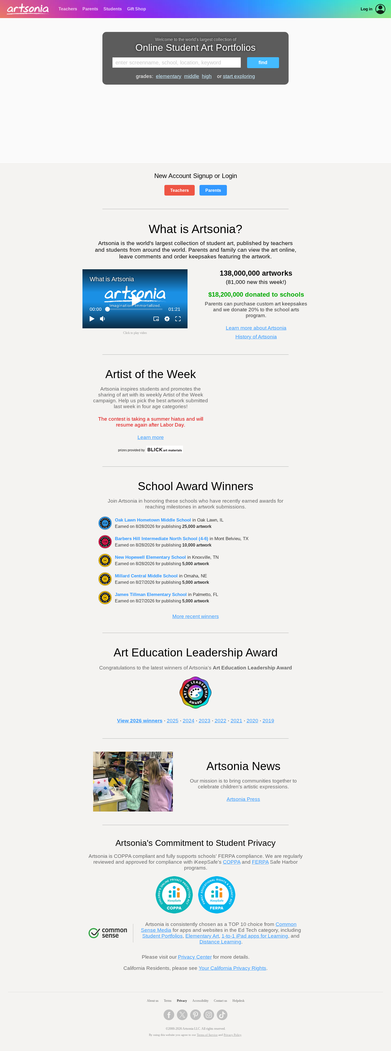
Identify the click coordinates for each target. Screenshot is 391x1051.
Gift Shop (136, 9)
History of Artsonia (256, 337)
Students (112, 9)
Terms (168, 1001)
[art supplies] (164, 452)
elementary (168, 76)
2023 (204, 720)
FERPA (260, 862)
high (207, 76)
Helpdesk (238, 1001)
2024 (188, 720)
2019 (268, 720)
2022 (220, 720)
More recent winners (195, 616)
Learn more (151, 437)
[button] (136, 300)
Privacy (182, 1001)
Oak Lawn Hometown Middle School (153, 520)
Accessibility (200, 1001)
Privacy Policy (232, 1034)
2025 (172, 720)
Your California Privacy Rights (232, 968)
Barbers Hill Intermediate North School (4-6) (161, 538)
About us (153, 1001)
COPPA (231, 862)
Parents (90, 9)
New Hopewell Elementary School (150, 557)
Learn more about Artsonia (256, 328)
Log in (366, 9)
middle (191, 76)
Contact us (220, 1001)
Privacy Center (195, 957)
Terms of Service (207, 1034)
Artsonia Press (243, 799)
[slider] (135, 309)
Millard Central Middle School (146, 575)
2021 (236, 720)
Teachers (68, 9)
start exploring (239, 76)
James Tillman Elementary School (151, 594)
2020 (252, 720)
